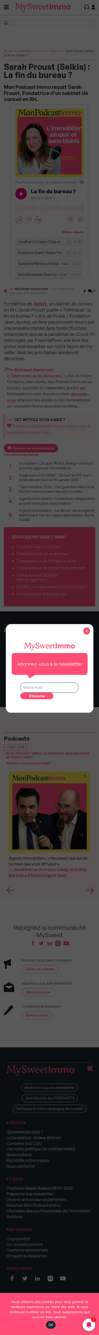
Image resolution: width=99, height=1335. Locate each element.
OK (50, 1325)
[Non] (92, 1313)
